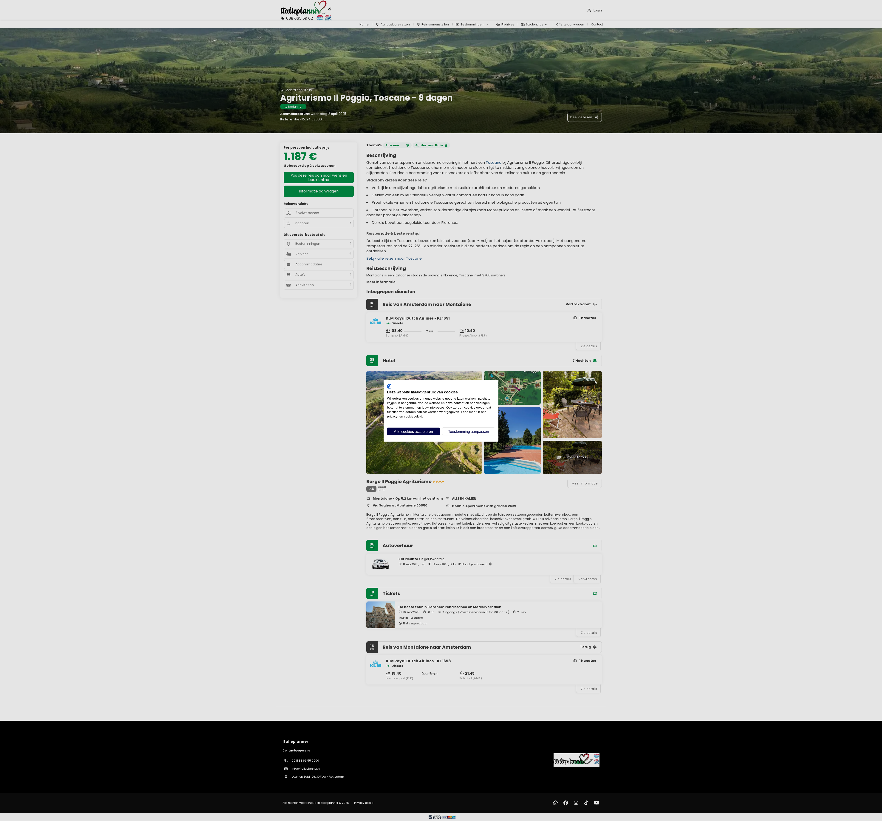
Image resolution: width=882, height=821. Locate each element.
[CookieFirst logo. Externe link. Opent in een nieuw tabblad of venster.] (389, 386)
